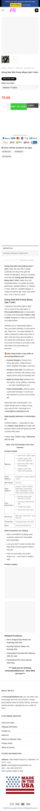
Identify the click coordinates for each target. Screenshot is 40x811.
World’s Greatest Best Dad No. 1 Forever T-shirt (9, 234)
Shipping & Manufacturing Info (15, 253)
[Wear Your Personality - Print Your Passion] (20, 10)
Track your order (7, 723)
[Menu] (2, 10)
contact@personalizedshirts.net (16, 411)
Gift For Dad (6, 156)
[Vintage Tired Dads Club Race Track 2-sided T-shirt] (29, 183)
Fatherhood (19, 151)
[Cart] (36, 10)
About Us (5, 735)
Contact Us (5, 731)
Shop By (10, 68)
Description (8, 248)
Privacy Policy (6, 743)
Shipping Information (9, 727)
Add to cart (19, 106)
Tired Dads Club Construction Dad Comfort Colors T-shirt (9, 198)
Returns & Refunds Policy (11, 739)
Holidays (19, 68)
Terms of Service (7, 747)
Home (3, 68)
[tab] (20, 248)
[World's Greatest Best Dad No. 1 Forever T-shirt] (10, 220)
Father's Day (29, 68)
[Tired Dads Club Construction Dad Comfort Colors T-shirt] (10, 183)
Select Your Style (8, 83)
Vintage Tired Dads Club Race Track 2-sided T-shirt (29, 197)
